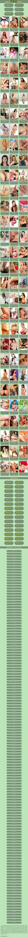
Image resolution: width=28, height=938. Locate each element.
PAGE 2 (19, 5)
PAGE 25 (9, 534)
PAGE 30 (19, 543)
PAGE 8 (19, 495)
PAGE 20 (19, 521)
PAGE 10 (19, 500)
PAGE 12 (19, 504)
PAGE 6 (19, 14)
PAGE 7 (8, 495)
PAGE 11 (9, 504)
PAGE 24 (19, 530)
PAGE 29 (9, 543)
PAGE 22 (19, 526)
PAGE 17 (9, 517)
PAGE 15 (9, 513)
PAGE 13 (9, 508)
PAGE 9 (8, 500)
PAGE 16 (19, 513)
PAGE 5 (8, 14)
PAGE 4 (19, 9)
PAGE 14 (19, 508)
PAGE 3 (8, 9)
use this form (20, 930)
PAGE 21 (9, 526)
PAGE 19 (9, 521)
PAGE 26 (19, 534)
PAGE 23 (9, 530)
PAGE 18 (19, 517)
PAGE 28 (19, 538)
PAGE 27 (9, 538)
